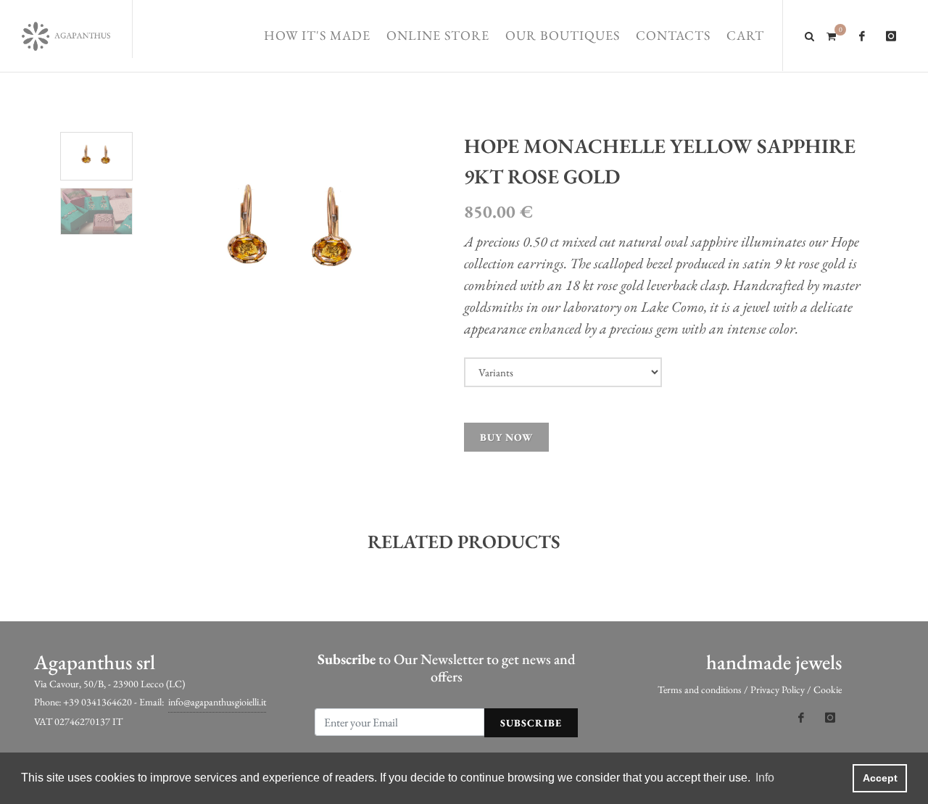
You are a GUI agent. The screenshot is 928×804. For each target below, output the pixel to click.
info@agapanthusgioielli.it (217, 701)
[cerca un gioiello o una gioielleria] (810, 34)
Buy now (506, 437)
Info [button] (764, 777)
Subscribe (531, 722)
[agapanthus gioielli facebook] (862, 36)
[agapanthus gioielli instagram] (891, 36)
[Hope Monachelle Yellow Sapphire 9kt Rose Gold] (292, 233)
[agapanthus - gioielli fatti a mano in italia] (66, 36)
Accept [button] (880, 778)
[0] (831, 34)
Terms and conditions (700, 689)
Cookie (827, 689)
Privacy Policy (777, 689)
